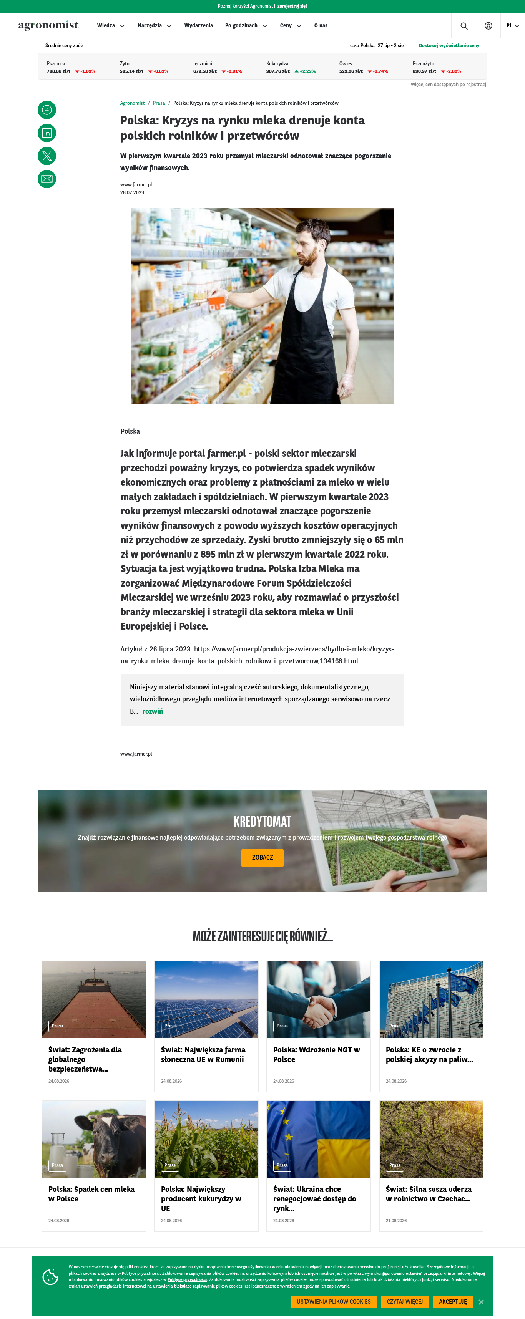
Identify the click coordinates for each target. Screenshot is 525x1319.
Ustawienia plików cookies (334, 1302)
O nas (320, 25)
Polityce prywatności (187, 1280)
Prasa (159, 103)
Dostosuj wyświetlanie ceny (449, 45)
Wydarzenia (198, 25)
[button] (47, 110)
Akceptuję (453, 1302)
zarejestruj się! (292, 6)
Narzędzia (150, 25)
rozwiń (152, 711)
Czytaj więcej (405, 1302)
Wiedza (106, 25)
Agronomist (132, 103)
